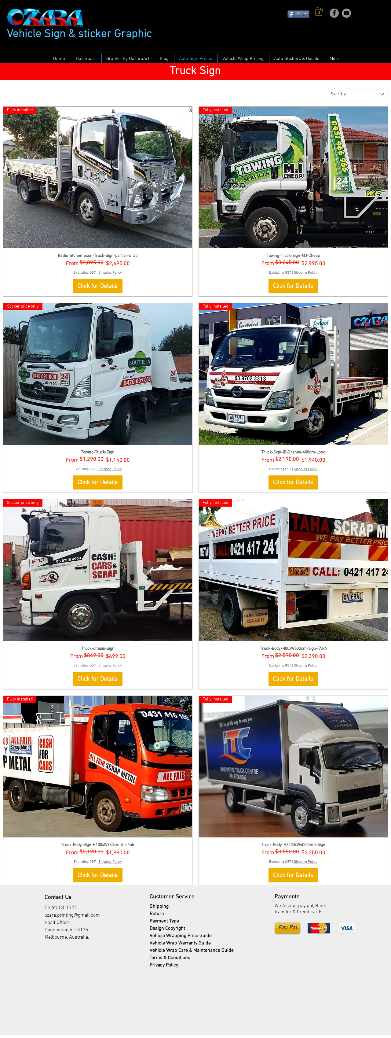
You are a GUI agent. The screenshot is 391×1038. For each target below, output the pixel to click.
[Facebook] (334, 13)
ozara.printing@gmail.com (72, 915)
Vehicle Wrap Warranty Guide (180, 943)
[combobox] (357, 94)
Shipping (160, 906)
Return (157, 914)
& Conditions (170, 958)
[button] (319, 11)
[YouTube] (346, 13)
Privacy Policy (164, 965)
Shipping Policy (110, 273)
